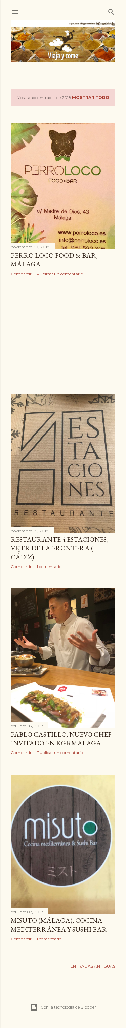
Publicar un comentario (60, 273)
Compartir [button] (21, 273)
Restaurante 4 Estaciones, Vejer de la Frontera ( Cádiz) (59, 548)
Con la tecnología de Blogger (68, 1007)
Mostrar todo (90, 97)
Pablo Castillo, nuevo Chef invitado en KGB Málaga (61, 738)
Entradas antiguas (92, 966)
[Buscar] (111, 10)
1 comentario (49, 566)
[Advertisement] (63, 335)
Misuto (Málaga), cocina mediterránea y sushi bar (59, 925)
